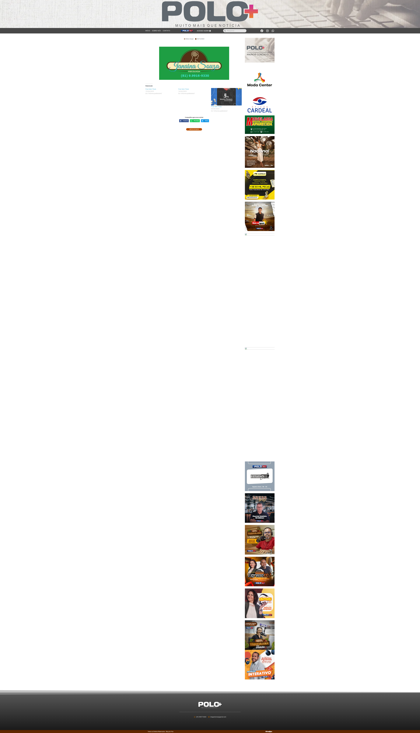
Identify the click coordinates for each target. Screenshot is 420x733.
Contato (166, 31)
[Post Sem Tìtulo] (226, 96)
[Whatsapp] (273, 30)
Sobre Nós (156, 31)
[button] (184, 120)
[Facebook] (262, 30)
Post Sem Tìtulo (216, 106)
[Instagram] (267, 30)
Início (147, 31)
